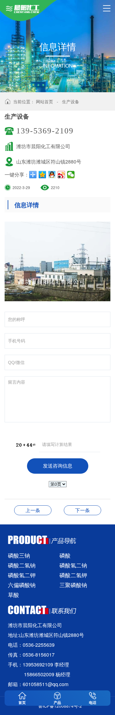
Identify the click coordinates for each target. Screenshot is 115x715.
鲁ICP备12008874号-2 (60, 706)
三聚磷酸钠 (73, 585)
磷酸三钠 (19, 555)
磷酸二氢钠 (22, 565)
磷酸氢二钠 (73, 565)
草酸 (13, 594)
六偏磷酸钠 (22, 585)
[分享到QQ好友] (52, 174)
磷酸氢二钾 (22, 575)
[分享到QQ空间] (42, 174)
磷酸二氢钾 (73, 575)
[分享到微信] (71, 174)
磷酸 (65, 555)
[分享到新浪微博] (61, 174)
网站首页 (44, 101)
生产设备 (70, 101)
